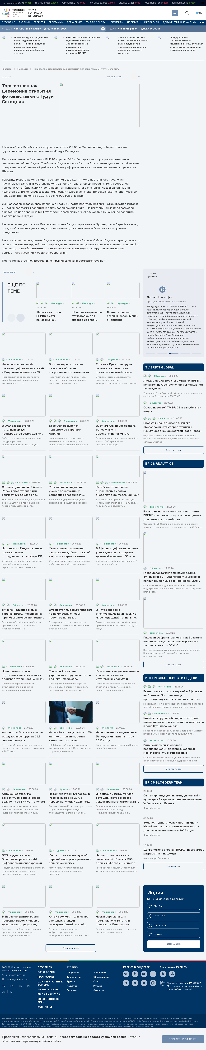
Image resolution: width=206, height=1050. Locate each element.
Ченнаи (158, 934)
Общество (73, 972)
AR (11, 991)
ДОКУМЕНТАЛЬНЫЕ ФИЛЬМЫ (50, 983)
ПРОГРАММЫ (45, 976)
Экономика (99, 972)
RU (3, 986)
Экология (98, 990)
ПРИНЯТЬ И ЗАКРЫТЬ (183, 1039)
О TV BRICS (44, 967)
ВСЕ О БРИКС (46, 972)
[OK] (135, 974)
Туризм (71, 981)
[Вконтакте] (126, 974)
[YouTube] (144, 974)
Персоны (72, 990)
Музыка (97, 985)
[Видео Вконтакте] (144, 983)
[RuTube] (126, 983)
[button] (150, 353)
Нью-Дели (159, 915)
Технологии (74, 977)
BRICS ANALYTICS (48, 994)
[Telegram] (135, 983)
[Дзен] (153, 974)
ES (3, 991)
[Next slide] (20, 318)
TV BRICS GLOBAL (48, 989)
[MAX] (153, 983)
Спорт (97, 981)
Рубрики (73, 967)
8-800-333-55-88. (29, 1024)
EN (12, 986)
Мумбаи (158, 906)
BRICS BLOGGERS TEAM (48, 1001)
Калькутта (160, 925)
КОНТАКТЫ (44, 1007)
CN (20, 986)
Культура (72, 985)
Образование (101, 977)
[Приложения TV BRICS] (163, 974)
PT (28, 986)
